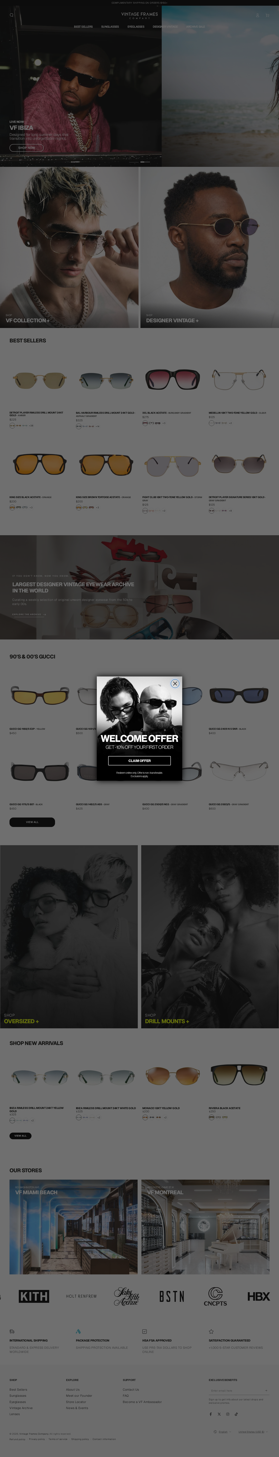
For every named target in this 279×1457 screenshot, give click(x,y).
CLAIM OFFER (139, 761)
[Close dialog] (175, 683)
